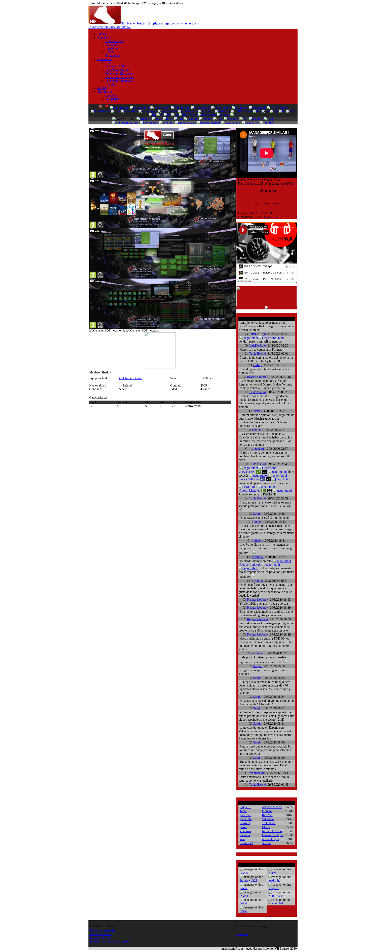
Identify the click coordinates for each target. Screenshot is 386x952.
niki (242, 839)
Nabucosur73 (276, 895)
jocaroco (245, 815)
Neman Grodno (272, 831)
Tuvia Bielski (257, 353)
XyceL (244, 895)
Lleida (266, 827)
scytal (243, 911)
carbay (257, 365)
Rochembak (276, 903)
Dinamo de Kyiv (272, 835)
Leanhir (245, 835)
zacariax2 (258, 557)
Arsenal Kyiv (270, 839)
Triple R (245, 807)
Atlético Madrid (272, 807)
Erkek (244, 903)
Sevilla (266, 843)
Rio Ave (267, 815)
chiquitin (257, 429)
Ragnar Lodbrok (257, 376)
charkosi (245, 831)
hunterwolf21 (248, 880)
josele (243, 888)
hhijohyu (257, 521)
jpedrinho (246, 819)
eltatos (258, 411)
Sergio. (257, 513)
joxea (243, 827)
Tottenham (268, 823)
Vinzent (245, 823)
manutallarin (257, 448)
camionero (257, 653)
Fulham (267, 811)
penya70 (273, 888)
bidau (243, 811)
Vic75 (244, 873)
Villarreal (268, 819)
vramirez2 (246, 843)
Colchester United (130, 378)
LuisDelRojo (257, 334)
